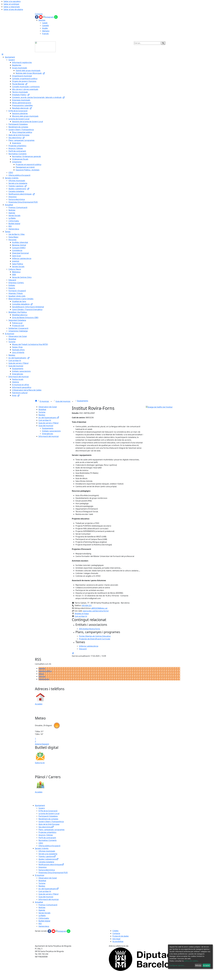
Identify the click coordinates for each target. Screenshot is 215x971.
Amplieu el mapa (82, 613)
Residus (42, 415)
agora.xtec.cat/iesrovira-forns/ (96, 611)
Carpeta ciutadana (46, 862)
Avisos (41, 674)
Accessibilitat (117, 941)
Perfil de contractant (47, 837)
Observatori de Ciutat (48, 407)
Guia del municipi (63, 401)
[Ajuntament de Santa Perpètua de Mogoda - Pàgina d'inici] (45, 46)
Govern (42, 808)
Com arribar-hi (45, 420)
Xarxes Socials (44, 913)
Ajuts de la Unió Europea (49, 824)
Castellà (45, 25)
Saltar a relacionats (12, 6)
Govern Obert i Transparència (51, 821)
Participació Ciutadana (48, 816)
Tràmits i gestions (46, 856)
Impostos (43, 867)
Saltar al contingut (11, 4)
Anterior (38, 744)
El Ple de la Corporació (48, 811)
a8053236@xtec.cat (99, 608)
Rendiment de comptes (48, 819)
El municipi (44, 401)
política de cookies (191, 961)
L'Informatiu (44, 918)
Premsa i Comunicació (48, 905)
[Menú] (2, 54)
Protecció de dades (120, 936)
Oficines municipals (47, 851)
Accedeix (38, 704)
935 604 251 (87, 605)
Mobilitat (42, 409)
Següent (45, 744)
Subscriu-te (40, 762)
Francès (45, 33)
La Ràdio (42, 915)
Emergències (47, 433)
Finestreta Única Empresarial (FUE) (53, 872)
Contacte (39, 14)
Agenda (42, 668)
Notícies (42, 676)
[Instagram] (48, 17)
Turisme (42, 412)
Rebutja (198, 965)
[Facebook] (37, 17)
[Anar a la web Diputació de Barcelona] (144, 959)
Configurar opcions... (177, 965)
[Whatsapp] (56, 17)
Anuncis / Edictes (46, 835)
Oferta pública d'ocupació (49, 845)
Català (44, 23)
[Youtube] (41, 17)
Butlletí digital (44, 921)
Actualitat (39, 902)
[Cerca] (163, 43)
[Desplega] (51, 401)
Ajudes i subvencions (47, 859)
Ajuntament (40, 805)
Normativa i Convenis (48, 840)
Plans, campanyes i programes (51, 829)
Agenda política (45, 671)
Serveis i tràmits (41, 848)
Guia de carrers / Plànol (48, 423)
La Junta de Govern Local (49, 813)
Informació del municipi (49, 436)
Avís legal (116, 939)
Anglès (45, 28)
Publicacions (44, 679)
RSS (40, 923)
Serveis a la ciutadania (48, 854)
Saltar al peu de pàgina (13, 9)
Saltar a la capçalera (12, 1)
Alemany (45, 31)
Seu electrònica (45, 827)
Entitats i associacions (51, 431)
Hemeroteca (44, 926)
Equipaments (82, 401)
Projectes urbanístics (47, 832)
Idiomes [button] (42, 20)
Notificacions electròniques (50, 864)
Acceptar (206, 965)
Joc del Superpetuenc (48, 417)
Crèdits (115, 930)
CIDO (41, 843)
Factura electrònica (47, 870)
